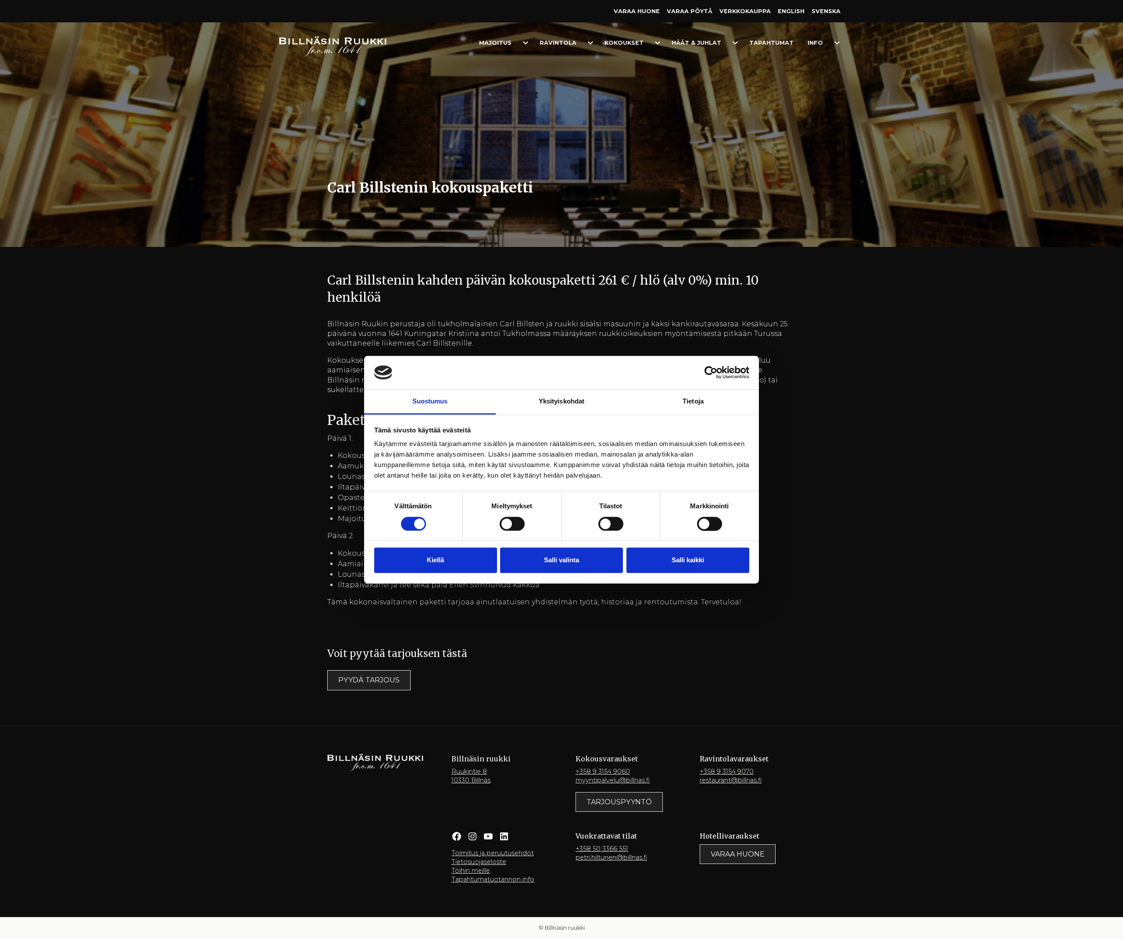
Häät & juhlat (696, 42)
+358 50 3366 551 (602, 849)
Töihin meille (470, 871)
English (791, 11)
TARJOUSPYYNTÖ (619, 802)
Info (815, 42)
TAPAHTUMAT (771, 42)
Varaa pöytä (689, 11)
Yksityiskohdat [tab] (561, 401)
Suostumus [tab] (430, 401)
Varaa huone (637, 11)
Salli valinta (561, 560)
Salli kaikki (688, 560)
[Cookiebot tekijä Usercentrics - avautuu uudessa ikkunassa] (710, 372)
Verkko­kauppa (745, 11)
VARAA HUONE (738, 854)
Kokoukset (624, 42)
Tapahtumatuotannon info (492, 879)
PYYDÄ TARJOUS (369, 680)
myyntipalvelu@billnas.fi (613, 780)
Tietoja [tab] (693, 401)
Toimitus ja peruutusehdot (492, 853)
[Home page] (332, 46)
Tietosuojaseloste (478, 862)
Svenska (826, 11)
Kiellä (435, 560)
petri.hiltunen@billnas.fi (611, 857)
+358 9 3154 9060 (603, 771)
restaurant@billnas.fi (731, 780)
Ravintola (558, 42)
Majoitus (495, 42)
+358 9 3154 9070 (727, 771)
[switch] (512, 524)
